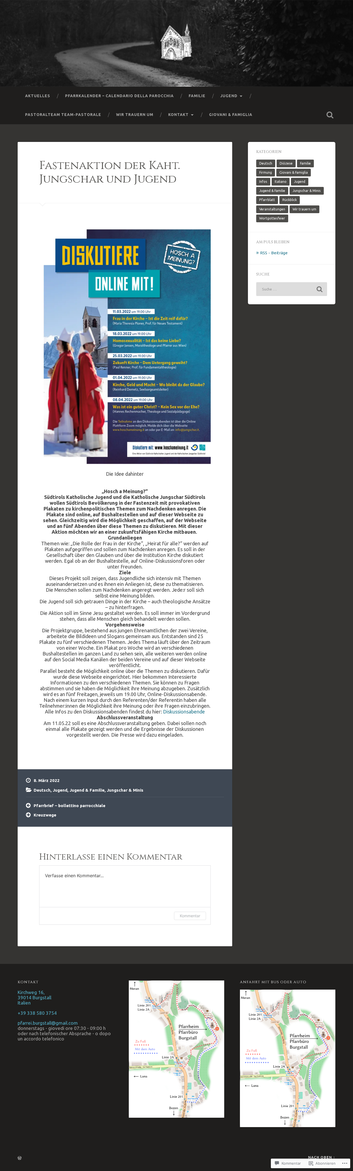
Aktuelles (37, 96)
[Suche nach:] (291, 289)
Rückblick (289, 200)
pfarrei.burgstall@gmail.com (48, 1022)
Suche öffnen (329, 114)
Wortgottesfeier (272, 218)
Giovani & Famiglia (230, 114)
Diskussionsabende (184, 711)
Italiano (281, 181)
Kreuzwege (45, 815)
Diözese (286, 163)
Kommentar (190, 915)
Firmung (265, 172)
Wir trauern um (134, 114)
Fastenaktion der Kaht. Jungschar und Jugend (109, 172)
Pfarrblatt (267, 200)
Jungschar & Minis (125, 790)
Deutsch (42, 790)
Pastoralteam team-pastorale (63, 114)
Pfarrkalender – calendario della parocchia (119, 96)
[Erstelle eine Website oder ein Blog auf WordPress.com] (20, 1158)
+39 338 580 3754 (37, 1013)
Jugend (228, 96)
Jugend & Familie (87, 790)
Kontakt (178, 114)
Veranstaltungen (272, 209)
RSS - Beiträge (274, 252)
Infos (263, 181)
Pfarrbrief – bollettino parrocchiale (69, 805)
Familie (197, 96)
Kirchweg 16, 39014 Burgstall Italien (34, 997)
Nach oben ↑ (321, 1157)
